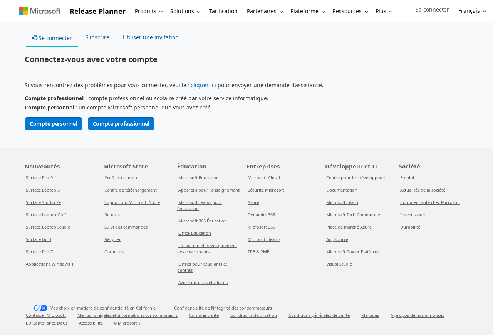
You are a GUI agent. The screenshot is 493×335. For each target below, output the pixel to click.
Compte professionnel (121, 123)
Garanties (114, 251)
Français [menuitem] (469, 10)
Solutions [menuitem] (182, 11)
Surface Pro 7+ (40, 251)
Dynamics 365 (261, 214)
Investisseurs (413, 214)
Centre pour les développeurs (356, 177)
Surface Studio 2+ (43, 202)
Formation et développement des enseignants (207, 248)
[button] (432, 9)
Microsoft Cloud (264, 177)
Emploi (407, 177)
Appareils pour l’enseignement (209, 190)
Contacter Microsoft (46, 315)
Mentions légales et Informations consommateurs (127, 315)
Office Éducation (194, 233)
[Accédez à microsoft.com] (39, 11)
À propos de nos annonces (417, 315)
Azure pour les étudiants (203, 282)
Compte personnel (53, 123)
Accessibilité (91, 323)
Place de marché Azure (349, 227)
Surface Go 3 (38, 239)
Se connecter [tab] (54, 38)
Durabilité (410, 227)
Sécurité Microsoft (266, 190)
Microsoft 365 (261, 227)
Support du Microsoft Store (132, 202)
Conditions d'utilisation (253, 315)
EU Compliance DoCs (46, 323)
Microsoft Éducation (198, 177)
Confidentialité (204, 315)
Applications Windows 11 (51, 264)
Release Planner (98, 11)
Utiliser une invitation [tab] (151, 37)
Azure (253, 202)
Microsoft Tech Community (353, 214)
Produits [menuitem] (145, 11)
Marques (370, 315)
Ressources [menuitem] (347, 11)
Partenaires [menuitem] (262, 11)
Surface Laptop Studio (48, 227)
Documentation (341, 190)
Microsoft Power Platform (352, 251)
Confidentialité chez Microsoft (430, 202)
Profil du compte (121, 177)
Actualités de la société (422, 190)
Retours (112, 214)
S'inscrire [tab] (97, 37)
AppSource (337, 239)
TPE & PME (258, 251)
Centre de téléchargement (130, 190)
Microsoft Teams (264, 239)
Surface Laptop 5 (43, 190)
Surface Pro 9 (39, 177)
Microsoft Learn (342, 202)
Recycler (112, 239)
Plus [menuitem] (381, 11)
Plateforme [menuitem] (304, 11)
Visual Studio (339, 264)
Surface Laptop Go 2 (46, 214)
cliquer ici (203, 85)
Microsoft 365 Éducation (202, 221)
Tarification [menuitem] (223, 11)
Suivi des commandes (126, 227)
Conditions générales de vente (319, 315)
